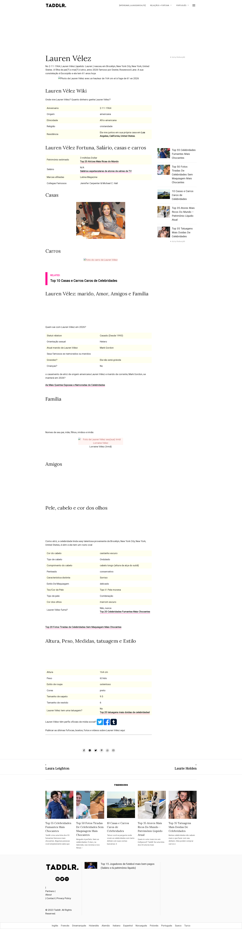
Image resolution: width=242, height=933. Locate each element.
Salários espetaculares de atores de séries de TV (106, 171)
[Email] (67, 879)
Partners (49, 891)
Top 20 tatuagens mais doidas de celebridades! (125, 712)
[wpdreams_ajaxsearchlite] (132, 5)
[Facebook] (57, 879)
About (48, 894)
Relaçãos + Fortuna (159, 5)
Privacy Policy (64, 898)
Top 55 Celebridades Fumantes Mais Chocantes (184, 154)
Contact (50, 898)
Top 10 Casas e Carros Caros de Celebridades (83, 281)
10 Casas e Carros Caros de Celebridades (118, 827)
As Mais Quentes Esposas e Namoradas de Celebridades (75, 385)
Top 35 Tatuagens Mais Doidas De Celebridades (182, 232)
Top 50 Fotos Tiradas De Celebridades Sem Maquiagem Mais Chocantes (182, 174)
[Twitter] (62, 879)
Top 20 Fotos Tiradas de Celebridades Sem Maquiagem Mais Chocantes (83, 627)
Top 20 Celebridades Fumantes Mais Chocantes (125, 611)
